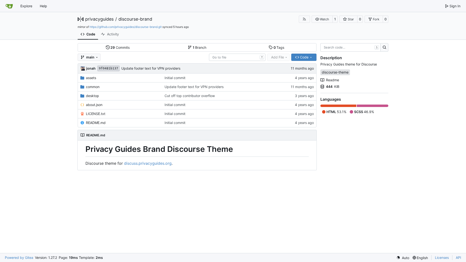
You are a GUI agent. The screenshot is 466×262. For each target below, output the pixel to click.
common (93, 87)
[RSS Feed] (304, 19)
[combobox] (237, 57)
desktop (92, 96)
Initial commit (175, 78)
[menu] (402, 258)
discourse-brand (135, 19)
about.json (94, 105)
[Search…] (384, 47)
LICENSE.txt (95, 114)
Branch (200, 47)
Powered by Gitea (19, 257)
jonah (91, 68)
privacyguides (99, 19)
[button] (322, 19)
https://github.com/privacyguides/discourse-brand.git (126, 27)
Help (43, 6)
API (458, 257)
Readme (332, 80)
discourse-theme (335, 72)
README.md (96, 123)
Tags (279, 47)
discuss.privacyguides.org (148, 163)
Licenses (442, 257)
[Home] (9, 6)
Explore (26, 6)
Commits (120, 47)
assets (91, 78)
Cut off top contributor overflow (190, 96)
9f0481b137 (108, 68)
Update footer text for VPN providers (150, 68)
